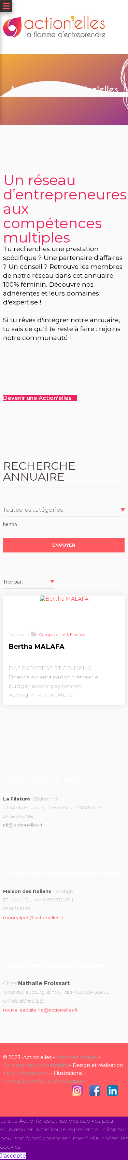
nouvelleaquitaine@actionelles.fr (40, 1010)
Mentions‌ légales (76, 1057)
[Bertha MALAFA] (64, 599)
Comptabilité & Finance (62, 634)
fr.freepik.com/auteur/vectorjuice (43, 1081)
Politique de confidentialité (36, 1065)
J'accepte (13, 1155)
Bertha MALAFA (37, 646)
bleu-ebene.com (27, 1073)
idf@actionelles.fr (23, 824)
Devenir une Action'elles (38, 398)
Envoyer (63, 545)
